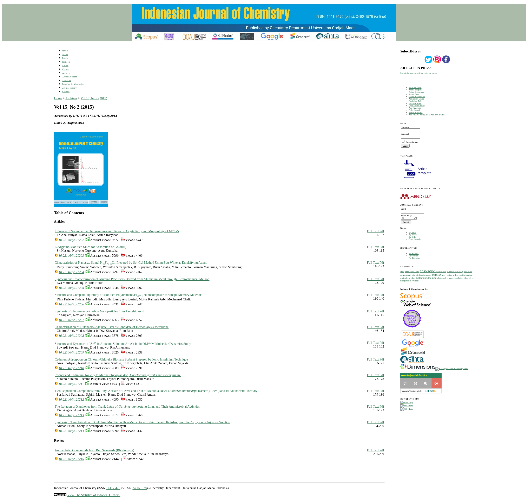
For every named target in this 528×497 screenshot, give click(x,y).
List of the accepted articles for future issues (418, 73)
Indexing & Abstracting (73, 84)
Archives (66, 73)
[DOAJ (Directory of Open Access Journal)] (412, 338)
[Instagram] (437, 63)
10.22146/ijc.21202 (71, 240)
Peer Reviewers (415, 108)
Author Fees (414, 94)
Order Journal (414, 110)
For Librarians (414, 258)
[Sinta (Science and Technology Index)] (412, 363)
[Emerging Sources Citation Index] (412, 330)
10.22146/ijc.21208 (71, 335)
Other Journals (415, 239)
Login (65, 58)
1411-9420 (113, 488)
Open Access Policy (417, 105)
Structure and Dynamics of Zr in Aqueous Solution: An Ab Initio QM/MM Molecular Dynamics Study (123, 343)
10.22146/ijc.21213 (71, 415)
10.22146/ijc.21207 (71, 320)
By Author (413, 235)
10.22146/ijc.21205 (71, 287)
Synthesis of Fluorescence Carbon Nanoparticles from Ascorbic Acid (99, 311)
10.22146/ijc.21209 (71, 352)
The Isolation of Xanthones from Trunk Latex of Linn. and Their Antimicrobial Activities (127, 406)
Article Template (415, 90)
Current (65, 69)
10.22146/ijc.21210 (71, 368)
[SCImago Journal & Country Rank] (451, 368)
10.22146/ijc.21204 (71, 272)
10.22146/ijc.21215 (71, 459)
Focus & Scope (415, 87)
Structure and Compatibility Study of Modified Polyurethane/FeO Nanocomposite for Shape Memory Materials (128, 295)
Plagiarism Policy (416, 101)
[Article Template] (415, 178)
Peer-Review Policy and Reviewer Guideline (427, 115)
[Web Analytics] (60, 495)
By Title (412, 237)
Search (65, 65)
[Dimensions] (417, 368)
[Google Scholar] (412, 346)
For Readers (413, 253)
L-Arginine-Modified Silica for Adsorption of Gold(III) (90, 247)
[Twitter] (428, 63)
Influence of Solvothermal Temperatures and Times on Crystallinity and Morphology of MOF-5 (117, 231)
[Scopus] (412, 299)
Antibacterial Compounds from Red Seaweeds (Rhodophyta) (94, 450)
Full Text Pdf (375, 231)
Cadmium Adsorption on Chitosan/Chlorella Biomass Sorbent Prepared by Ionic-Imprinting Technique (121, 359)
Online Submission (417, 96)
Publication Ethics (416, 99)
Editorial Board (415, 103)
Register (66, 62)
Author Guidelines (416, 92)
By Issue (412, 232)
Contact (66, 91)
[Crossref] (413, 355)
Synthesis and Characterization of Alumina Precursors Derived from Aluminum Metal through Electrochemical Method (132, 279)
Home (65, 51)
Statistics (66, 80)
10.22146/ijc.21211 (71, 384)
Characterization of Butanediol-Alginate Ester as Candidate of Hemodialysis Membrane (112, 327)
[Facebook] (446, 63)
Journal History (69, 88)
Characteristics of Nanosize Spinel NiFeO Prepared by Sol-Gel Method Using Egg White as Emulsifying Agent (130, 262)
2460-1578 (139, 488)
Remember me (412, 142)
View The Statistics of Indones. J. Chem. (93, 495)
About (65, 54)
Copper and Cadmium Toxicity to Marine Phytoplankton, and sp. (118, 375)
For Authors (413, 256)
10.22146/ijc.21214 (71, 431)
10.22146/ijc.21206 (71, 304)
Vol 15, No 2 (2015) (94, 98)
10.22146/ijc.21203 (71, 255)
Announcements (69, 77)
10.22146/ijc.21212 (71, 399)
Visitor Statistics (415, 112)
